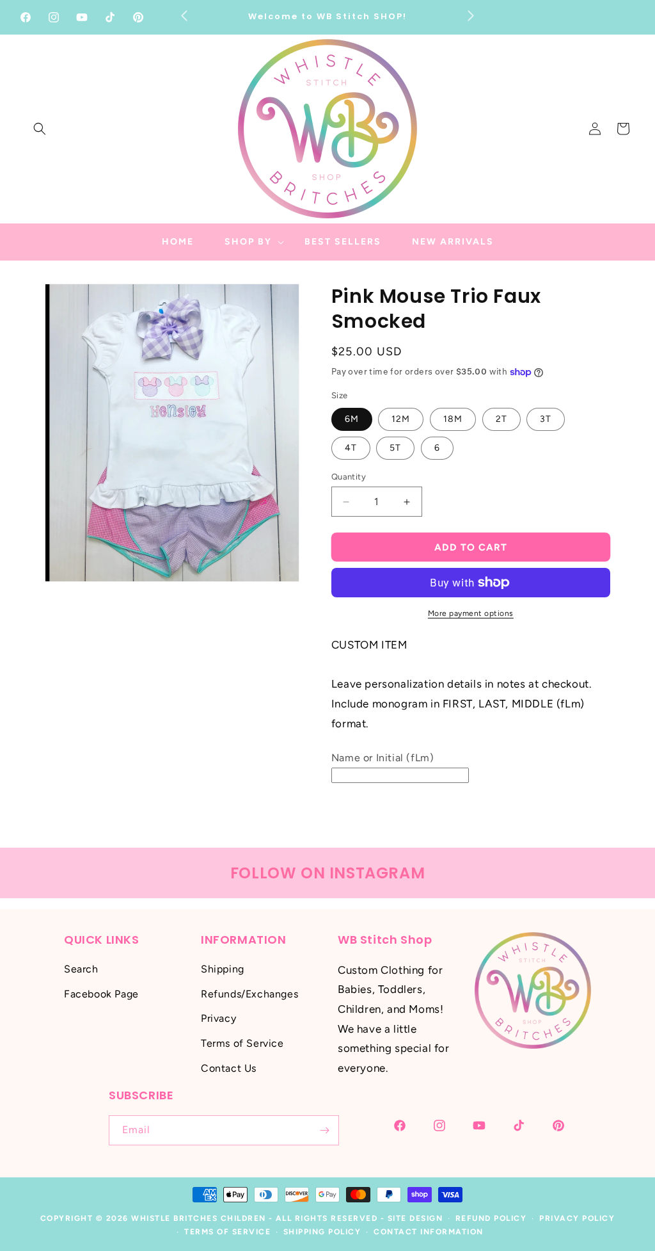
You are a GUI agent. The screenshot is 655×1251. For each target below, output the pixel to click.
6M (352, 419)
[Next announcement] (471, 15)
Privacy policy (577, 1218)
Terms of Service (242, 1043)
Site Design (415, 1218)
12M (400, 419)
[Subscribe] (324, 1130)
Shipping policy (322, 1231)
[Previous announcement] (184, 15)
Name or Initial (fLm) (382, 758)
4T (351, 447)
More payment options (471, 613)
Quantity (348, 476)
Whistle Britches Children (198, 1218)
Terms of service (227, 1231)
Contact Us (228, 1068)
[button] (40, 129)
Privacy (218, 1018)
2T (501, 419)
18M (452, 419)
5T (395, 447)
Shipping (222, 969)
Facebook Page (101, 994)
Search (81, 969)
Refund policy (491, 1218)
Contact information (429, 1231)
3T (545, 419)
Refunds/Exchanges (249, 994)
